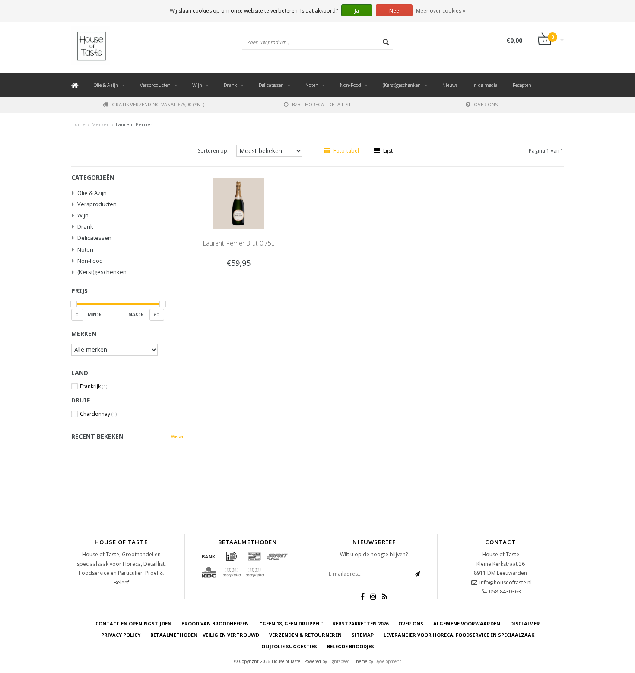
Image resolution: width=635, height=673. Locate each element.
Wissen (178, 437)
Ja (357, 10)
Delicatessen (271, 85)
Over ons (486, 104)
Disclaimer (525, 623)
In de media (485, 85)
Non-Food (350, 85)
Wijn (197, 85)
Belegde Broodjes (350, 646)
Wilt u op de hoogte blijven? (374, 554)
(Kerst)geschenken (402, 85)
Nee (394, 10)
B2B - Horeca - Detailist (321, 104)
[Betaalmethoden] (208, 556)
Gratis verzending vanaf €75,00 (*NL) (158, 104)
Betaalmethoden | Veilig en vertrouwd (204, 635)
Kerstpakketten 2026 (360, 623)
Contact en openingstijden (133, 623)
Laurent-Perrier (134, 124)
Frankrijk (93, 386)
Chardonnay (98, 414)
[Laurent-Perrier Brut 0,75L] (238, 202)
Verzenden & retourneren (305, 635)
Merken (101, 124)
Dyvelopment (388, 661)
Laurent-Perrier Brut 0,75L (238, 243)
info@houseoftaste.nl (505, 582)
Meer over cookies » (440, 10)
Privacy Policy (120, 635)
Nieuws (449, 85)
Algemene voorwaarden (466, 623)
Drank (230, 85)
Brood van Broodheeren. (215, 623)
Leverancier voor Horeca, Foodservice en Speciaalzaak (459, 635)
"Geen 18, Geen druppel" (291, 623)
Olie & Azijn (106, 85)
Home (78, 124)
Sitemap (363, 635)
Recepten (522, 85)
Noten (311, 85)
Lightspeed (339, 661)
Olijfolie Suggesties (289, 646)
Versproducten (155, 85)
